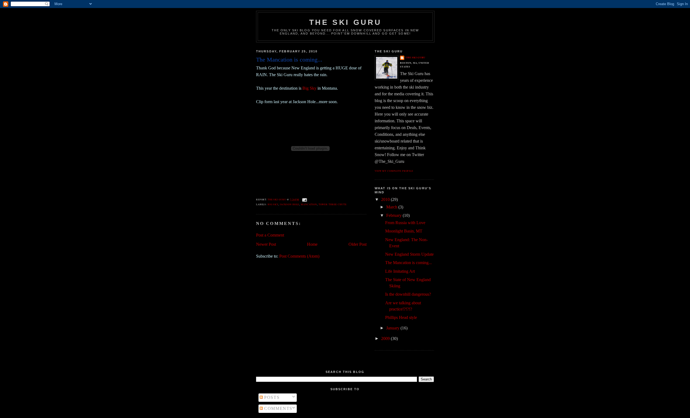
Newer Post (266, 244)
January (393, 328)
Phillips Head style (401, 317)
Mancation (309, 204)
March (392, 207)
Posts (271, 397)
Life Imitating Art (400, 271)
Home (312, 244)
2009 (386, 338)
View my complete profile (394, 170)
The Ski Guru (345, 22)
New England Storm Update (409, 254)
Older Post (358, 244)
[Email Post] (304, 199)
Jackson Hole (289, 204)
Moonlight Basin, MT (403, 231)
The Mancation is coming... (408, 262)
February (394, 215)
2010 (386, 199)
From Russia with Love (405, 222)
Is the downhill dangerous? (408, 294)
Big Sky (309, 88)
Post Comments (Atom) (299, 256)
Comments (277, 408)
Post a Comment (270, 235)
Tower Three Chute (333, 204)
